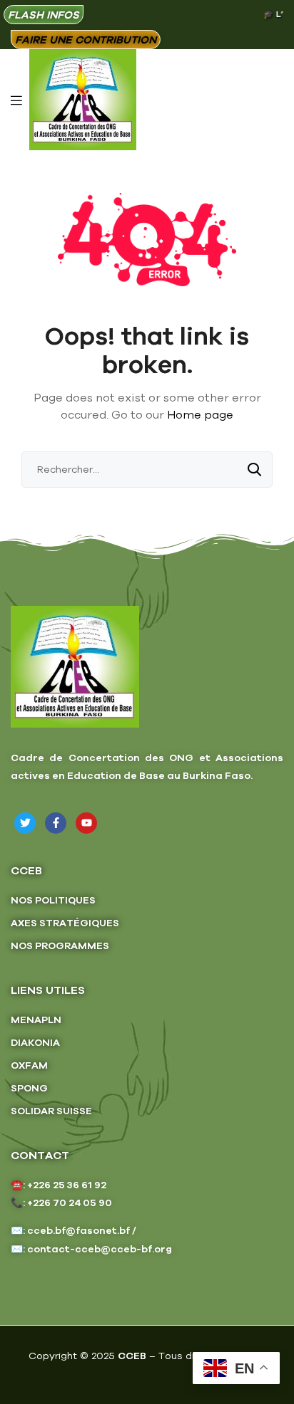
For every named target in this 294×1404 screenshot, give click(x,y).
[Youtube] (86, 823)
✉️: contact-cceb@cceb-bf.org (91, 1248)
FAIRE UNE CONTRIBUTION (85, 39)
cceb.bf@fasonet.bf (78, 1230)
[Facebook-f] (55, 823)
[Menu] (16, 99)
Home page (200, 414)
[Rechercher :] (147, 469)
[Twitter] (25, 823)
